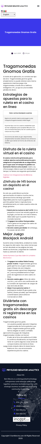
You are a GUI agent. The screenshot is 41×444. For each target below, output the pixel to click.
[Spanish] (5, 11)
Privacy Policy (21, 425)
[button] (38, 6)
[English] (2, 11)
